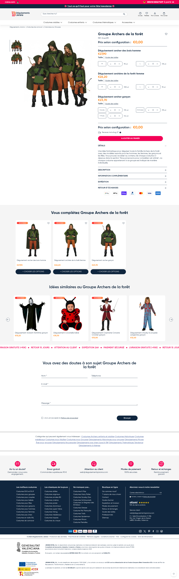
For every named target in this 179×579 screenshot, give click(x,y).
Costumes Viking (51, 512)
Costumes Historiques (124, 437)
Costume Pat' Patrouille (82, 511)
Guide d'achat (107, 500)
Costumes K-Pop (79, 491)
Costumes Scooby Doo (82, 497)
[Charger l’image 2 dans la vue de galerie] (17, 58)
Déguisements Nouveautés (64, 443)
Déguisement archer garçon (103, 260)
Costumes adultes (51, 23)
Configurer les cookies (128, 537)
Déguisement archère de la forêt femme (69, 260)
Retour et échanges (110, 509)
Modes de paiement (110, 506)
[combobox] (84, 14)
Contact (105, 497)
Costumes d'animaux (53, 506)
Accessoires (127, 23)
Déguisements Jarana (17, 27)
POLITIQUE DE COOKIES (76, 537)
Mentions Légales (93, 537)
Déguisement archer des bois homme (31, 260)
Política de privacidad (69, 418)
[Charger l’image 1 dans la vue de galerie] (17, 46)
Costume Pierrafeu (80, 522)
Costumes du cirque (52, 521)
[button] (164, 14)
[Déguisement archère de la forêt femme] (70, 240)
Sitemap (105, 518)
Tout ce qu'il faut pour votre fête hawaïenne (89, 6)
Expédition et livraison (110, 503)
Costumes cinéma (52, 500)
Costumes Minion (79, 519)
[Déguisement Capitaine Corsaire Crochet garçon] (109, 314)
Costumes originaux (52, 494)
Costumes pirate (51, 503)
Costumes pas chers (24, 515)
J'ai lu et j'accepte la (61, 418)
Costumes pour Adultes (55, 440)
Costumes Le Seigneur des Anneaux (83, 504)
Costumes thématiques (103, 23)
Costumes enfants (76, 23)
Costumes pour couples (25, 497)
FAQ (117, 537)
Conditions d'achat (108, 537)
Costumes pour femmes (25, 512)
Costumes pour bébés (24, 500)
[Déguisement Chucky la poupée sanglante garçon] (147, 314)
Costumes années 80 (53, 497)
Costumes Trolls (79, 513)
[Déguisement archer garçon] (108, 240)
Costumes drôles (51, 491)
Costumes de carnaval (34, 27)
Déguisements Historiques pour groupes (106, 440)
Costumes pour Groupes (52, 27)
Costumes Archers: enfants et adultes (97, 437)
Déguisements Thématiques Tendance (126, 443)
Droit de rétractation (145, 537)
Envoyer (127, 418)
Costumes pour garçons (25, 506)
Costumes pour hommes (25, 509)
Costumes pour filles (24, 503)
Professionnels (107, 515)
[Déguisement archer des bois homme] (33, 240)
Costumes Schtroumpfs (82, 500)
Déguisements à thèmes (89, 446)
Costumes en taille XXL (25, 518)
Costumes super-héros (53, 509)
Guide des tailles (108, 512)
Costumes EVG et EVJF (25, 491)
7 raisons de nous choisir (111, 494)
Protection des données (58, 537)
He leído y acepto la (143, 496)
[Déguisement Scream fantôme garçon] (32, 314)
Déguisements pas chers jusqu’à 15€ (93, 443)
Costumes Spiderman (81, 516)
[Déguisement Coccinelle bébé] (70, 314)
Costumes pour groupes (25, 494)
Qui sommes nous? (109, 491)
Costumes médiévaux (53, 515)
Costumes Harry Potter (82, 494)
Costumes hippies (51, 518)
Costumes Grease (80, 508)
